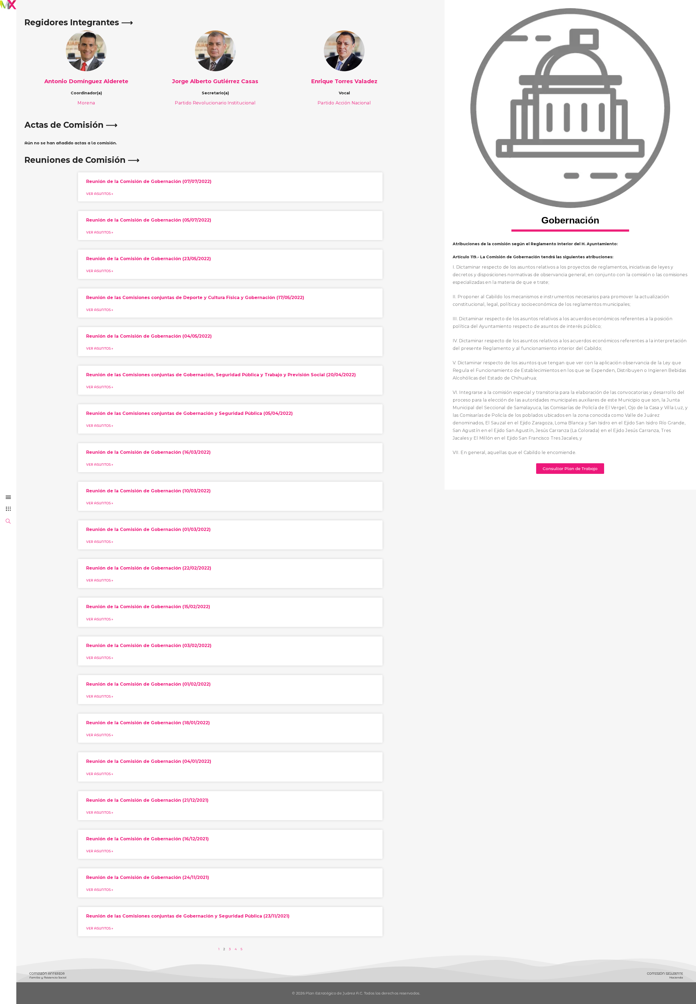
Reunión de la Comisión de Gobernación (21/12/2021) (147, 800)
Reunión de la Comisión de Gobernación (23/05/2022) (148, 258)
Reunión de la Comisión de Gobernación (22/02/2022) (148, 568)
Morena (86, 102)
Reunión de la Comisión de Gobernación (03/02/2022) (149, 645)
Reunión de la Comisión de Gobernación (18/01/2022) (148, 722)
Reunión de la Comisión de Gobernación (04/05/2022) (149, 336)
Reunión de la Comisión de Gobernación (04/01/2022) (148, 761)
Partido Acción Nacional (344, 102)
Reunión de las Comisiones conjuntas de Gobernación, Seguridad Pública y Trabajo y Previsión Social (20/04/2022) (221, 374)
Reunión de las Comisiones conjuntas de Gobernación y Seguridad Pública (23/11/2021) (188, 916)
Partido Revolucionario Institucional (215, 102)
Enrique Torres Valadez (344, 81)
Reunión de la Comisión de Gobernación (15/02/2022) (148, 606)
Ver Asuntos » (99, 194)
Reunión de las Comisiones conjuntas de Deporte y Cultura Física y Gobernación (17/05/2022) (195, 297)
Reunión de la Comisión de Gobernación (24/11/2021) (147, 877)
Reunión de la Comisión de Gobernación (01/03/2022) (148, 529)
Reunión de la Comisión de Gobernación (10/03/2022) (148, 490)
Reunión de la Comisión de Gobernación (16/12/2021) (147, 838)
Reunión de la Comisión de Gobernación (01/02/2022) (148, 684)
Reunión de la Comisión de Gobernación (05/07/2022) (148, 220)
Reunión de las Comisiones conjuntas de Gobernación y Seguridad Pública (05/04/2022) (189, 413)
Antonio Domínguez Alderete (86, 81)
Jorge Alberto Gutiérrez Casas (215, 81)
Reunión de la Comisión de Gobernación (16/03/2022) (148, 452)
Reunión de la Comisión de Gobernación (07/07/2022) (149, 181)
